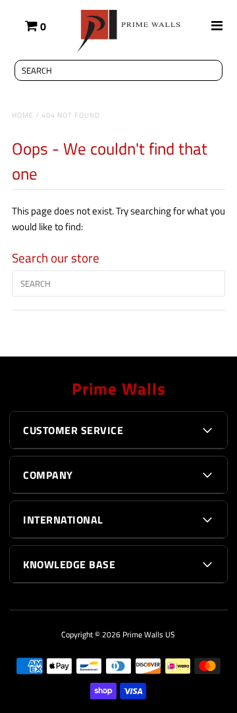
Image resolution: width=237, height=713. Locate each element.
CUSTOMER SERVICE (73, 430)
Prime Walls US (148, 634)
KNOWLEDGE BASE (69, 564)
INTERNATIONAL (63, 520)
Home (23, 115)
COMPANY (48, 475)
